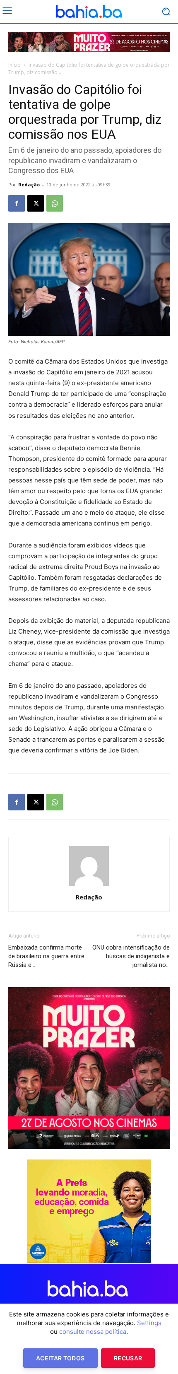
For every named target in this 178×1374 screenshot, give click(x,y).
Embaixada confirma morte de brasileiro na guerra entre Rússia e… (46, 956)
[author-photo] (89, 885)
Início (14, 64)
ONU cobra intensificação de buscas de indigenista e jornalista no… (131, 956)
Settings (149, 1323)
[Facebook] (16, 203)
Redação (29, 184)
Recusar (128, 1358)
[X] (35, 203)
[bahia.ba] (89, 11)
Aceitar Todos (60, 1358)
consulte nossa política (92, 1331)
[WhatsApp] (54, 203)
